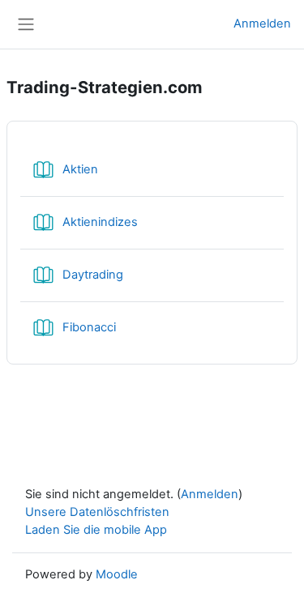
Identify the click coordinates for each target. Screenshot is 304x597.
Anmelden (262, 23)
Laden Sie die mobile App (96, 529)
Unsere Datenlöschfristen (97, 512)
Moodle (117, 574)
